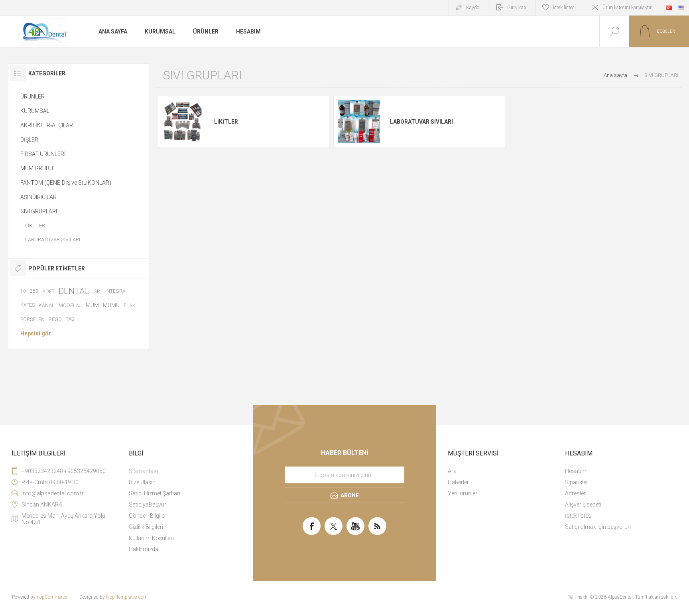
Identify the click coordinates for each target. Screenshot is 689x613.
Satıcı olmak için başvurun (598, 527)
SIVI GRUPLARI (38, 211)
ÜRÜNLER (32, 96)
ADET (48, 291)
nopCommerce (52, 597)
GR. (97, 291)
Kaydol (473, 7)
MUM (92, 305)
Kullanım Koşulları (151, 538)
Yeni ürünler (462, 493)
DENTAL (74, 291)
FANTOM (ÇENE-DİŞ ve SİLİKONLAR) (65, 182)
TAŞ (70, 319)
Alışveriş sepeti (583, 504)
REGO (55, 319)
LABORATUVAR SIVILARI (421, 121)
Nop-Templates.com (127, 597)
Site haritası (143, 471)
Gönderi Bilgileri (148, 515)
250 (34, 291)
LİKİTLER (226, 121)
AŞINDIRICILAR (38, 197)
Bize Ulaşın (142, 482)
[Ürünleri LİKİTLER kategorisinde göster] (182, 122)
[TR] (669, 7)
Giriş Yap (516, 7)
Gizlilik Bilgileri (146, 527)
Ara (452, 471)
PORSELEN (32, 319)
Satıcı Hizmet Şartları (154, 493)
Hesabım (576, 471)
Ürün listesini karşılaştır (627, 7)
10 (23, 291)
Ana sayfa (615, 75)
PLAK (130, 305)
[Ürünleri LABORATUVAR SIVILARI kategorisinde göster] (359, 122)
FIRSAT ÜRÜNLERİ (43, 154)
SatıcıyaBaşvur (147, 504)
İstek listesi (579, 515)
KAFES (27, 305)
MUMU (111, 305)
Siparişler (576, 482)
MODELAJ (70, 305)
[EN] (681, 7)
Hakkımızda (143, 549)
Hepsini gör (35, 333)
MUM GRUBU (36, 168)
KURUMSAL (34, 111)
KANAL (47, 305)
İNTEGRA (115, 291)
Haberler (458, 482)
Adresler (575, 493)
